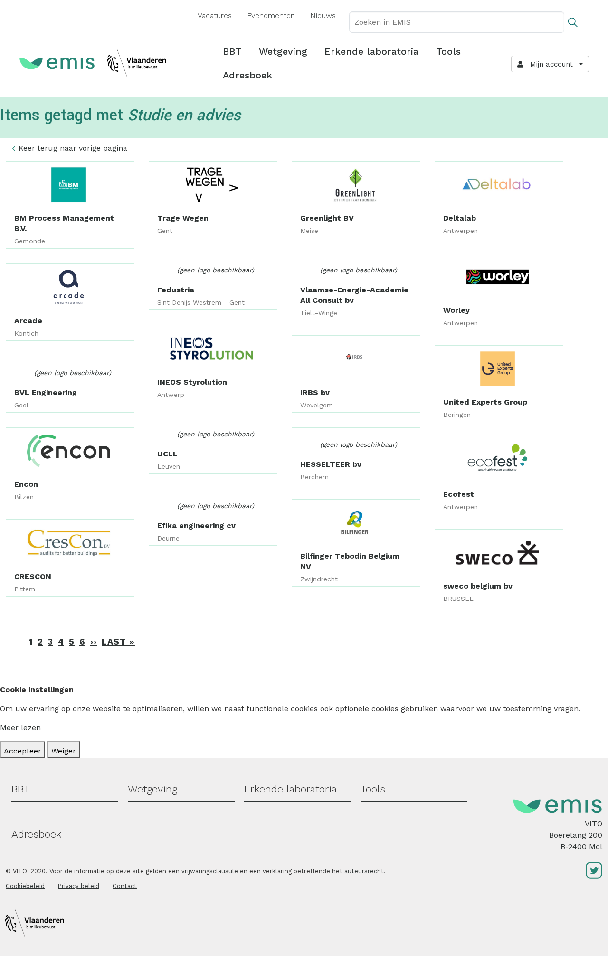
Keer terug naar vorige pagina (73, 148)
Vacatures (215, 15)
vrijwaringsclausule (209, 871)
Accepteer (22, 750)
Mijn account (549, 64)
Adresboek (247, 75)
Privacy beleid (78, 885)
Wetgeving (283, 51)
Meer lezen (20, 727)
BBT (232, 51)
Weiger (63, 750)
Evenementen (271, 15)
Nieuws (323, 15)
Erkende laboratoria (371, 51)
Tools (448, 51)
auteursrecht (364, 871)
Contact (125, 885)
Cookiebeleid (25, 885)
